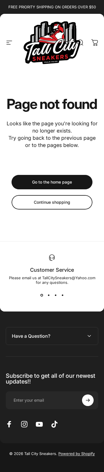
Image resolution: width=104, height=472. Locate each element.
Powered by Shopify (76, 453)
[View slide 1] (41, 295)
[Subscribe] (88, 400)
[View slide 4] (62, 295)
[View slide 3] (55, 295)
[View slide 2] (48, 295)
